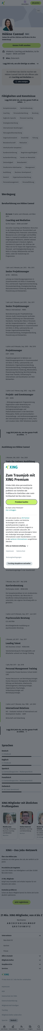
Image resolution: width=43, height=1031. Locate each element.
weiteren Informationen (19, 539)
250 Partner (25, 518)
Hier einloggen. (11, 510)
